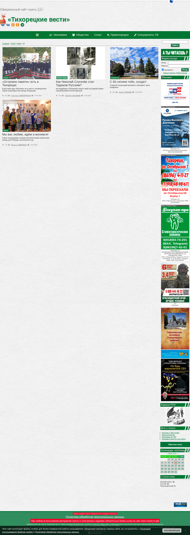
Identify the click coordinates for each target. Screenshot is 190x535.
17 (176, 466)
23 (172, 469)
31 (176, 472)
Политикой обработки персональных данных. (57, 532)
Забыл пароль (169, 73)
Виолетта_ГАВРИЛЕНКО (19, 145)
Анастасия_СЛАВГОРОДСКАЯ (21, 95)
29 (169, 472)
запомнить (168, 70)
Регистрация (181, 73)
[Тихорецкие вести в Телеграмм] (22, 25)
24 (176, 469)
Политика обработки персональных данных (95, 516)
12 (183, 463)
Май (19, 44)
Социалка (115, 78)
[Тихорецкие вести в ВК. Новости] (2, 25)
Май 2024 (172, 454)
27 (162, 472)
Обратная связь (175, 444)
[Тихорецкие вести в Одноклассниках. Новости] (13, 25)
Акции (5, 78)
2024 (13, 44)
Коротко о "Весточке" (170, 433)
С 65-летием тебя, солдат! (128, 81)
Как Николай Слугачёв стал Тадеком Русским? (75, 83)
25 (179, 469)
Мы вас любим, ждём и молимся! (25, 134)
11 (179, 463)
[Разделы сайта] (38, 35)
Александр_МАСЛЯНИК (72, 95)
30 (172, 472)
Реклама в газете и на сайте (174, 439)
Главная (5, 44)
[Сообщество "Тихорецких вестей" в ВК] (8, 25)
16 (172, 466)
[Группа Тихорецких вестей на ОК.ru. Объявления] (17, 25)
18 (179, 466)
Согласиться (172, 530)
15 (169, 466)
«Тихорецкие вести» (38, 19)
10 (176, 463)
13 (162, 466)
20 (162, 469)
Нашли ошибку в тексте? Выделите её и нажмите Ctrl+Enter (95, 514)
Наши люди (62, 78)
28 (165, 472)
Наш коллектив (168, 435)
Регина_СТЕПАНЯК (125, 92)
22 (169, 469)
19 (183, 466)
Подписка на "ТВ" (169, 437)
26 (183, 469)
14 (165, 466)
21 (165, 469)
